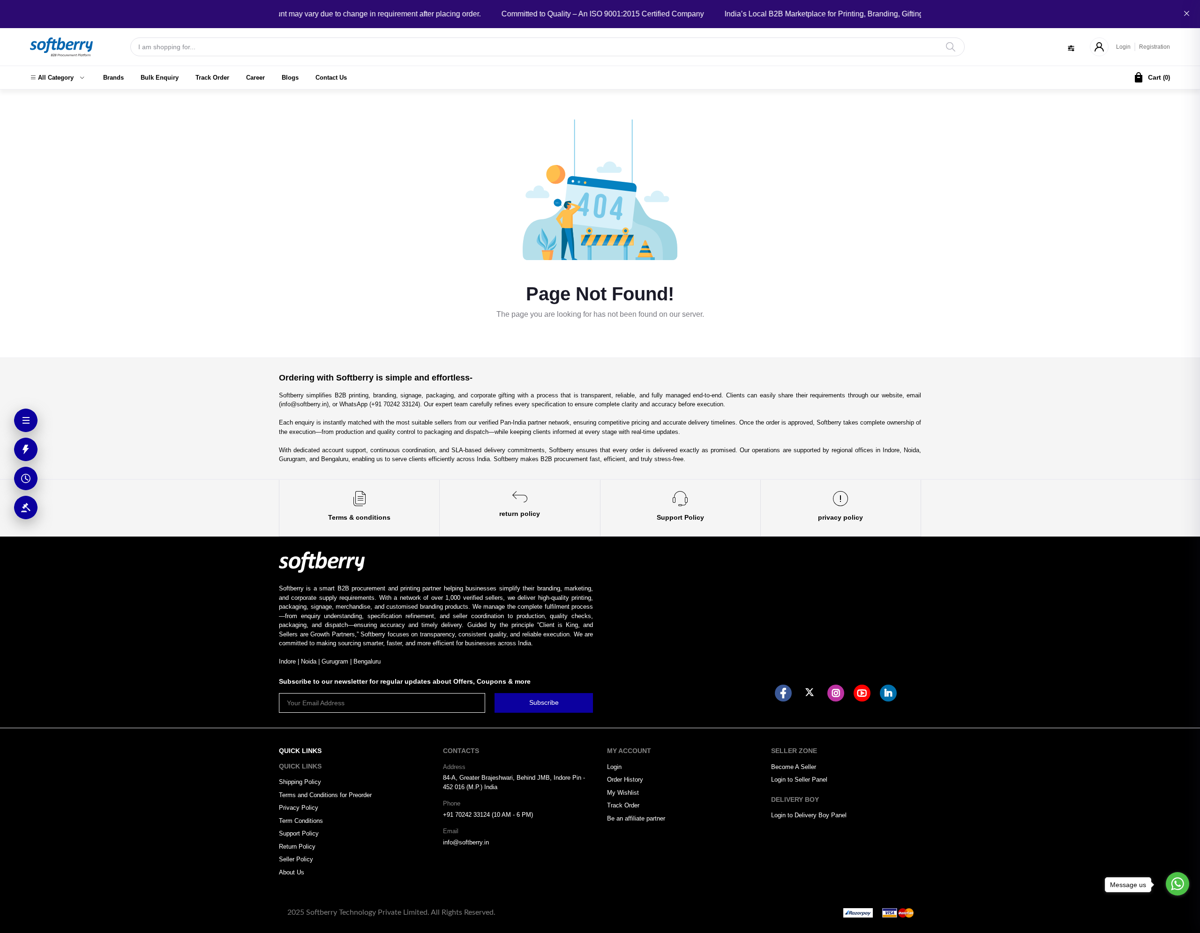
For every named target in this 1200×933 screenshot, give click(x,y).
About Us (291, 872)
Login (1123, 47)
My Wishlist (623, 792)
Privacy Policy (298, 807)
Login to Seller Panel (799, 779)
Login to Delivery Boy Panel (809, 815)
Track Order (212, 77)
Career (255, 77)
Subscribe (544, 702)
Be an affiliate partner (636, 818)
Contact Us (331, 77)
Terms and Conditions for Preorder (325, 795)
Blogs (290, 77)
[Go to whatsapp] (1177, 884)
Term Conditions (301, 820)
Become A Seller (793, 766)
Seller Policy (296, 859)
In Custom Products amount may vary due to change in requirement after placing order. (321, 14)
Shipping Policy (300, 781)
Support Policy (299, 833)
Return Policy (297, 846)
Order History (625, 779)
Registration (1154, 47)
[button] (57, 77)
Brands (113, 77)
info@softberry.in (466, 842)
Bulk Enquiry (160, 77)
